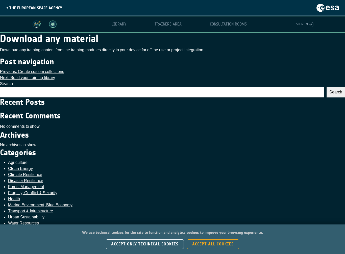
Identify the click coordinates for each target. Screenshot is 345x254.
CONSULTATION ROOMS (228, 24)
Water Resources (23, 223)
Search (6, 84)
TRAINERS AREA (168, 24)
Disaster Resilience (25, 181)
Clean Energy (20, 168)
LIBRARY (119, 24)
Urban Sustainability (26, 217)
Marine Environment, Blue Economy (40, 205)
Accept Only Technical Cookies (145, 244)
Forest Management (26, 187)
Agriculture (18, 162)
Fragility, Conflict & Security (32, 193)
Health (14, 199)
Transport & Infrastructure (30, 211)
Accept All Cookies (213, 244)
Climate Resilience (25, 174)
